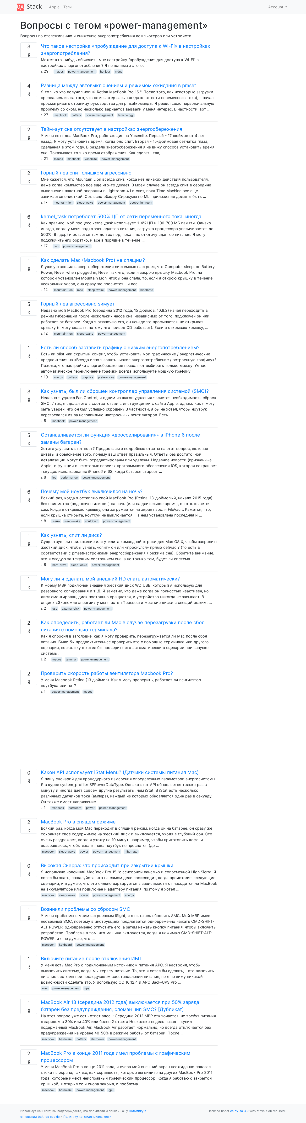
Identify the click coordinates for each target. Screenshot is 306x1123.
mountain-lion (63, 202)
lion (56, 246)
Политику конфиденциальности (87, 1116)
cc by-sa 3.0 (239, 1111)
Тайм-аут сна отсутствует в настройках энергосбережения (111, 129)
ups (86, 988)
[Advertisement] (119, 735)
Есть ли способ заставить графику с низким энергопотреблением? (120, 347)
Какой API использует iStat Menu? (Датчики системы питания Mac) (120, 772)
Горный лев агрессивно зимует (78, 304)
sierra (56, 521)
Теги (67, 7)
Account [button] (276, 7)
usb (54, 608)
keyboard (65, 944)
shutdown (91, 521)
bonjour (105, 71)
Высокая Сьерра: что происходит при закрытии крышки (107, 865)
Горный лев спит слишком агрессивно (86, 173)
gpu (111, 1090)
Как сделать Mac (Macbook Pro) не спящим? (93, 260)
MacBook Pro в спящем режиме (78, 822)
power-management (81, 71)
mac (80, 290)
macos (59, 71)
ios (54, 477)
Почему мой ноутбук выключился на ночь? (91, 491)
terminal (71, 659)
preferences (106, 377)
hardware (75, 808)
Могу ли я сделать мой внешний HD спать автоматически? (110, 579)
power (90, 808)
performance (69, 477)
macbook (61, 115)
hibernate (146, 290)
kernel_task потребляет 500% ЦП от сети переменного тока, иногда (121, 216)
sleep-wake (85, 202)
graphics (87, 377)
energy (129, 895)
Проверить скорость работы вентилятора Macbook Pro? (107, 673)
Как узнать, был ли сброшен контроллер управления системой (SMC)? (125, 391)
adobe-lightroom (141, 202)
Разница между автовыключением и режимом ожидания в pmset (118, 85)
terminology (126, 115)
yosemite (91, 159)
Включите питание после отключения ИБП (91, 958)
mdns (118, 71)
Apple (54, 7)
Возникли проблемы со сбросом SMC (85, 909)
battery (76, 115)
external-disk (70, 608)
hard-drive (59, 565)
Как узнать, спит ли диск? (71, 535)
